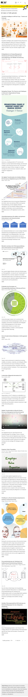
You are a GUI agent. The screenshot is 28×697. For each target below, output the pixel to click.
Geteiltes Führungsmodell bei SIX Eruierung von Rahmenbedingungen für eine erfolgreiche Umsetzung (13, 605)
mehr (3, 49)
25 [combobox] (11, 640)
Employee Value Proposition (9, 449)
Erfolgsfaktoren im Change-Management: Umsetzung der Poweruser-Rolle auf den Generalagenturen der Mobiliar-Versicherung (13, 56)
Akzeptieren (10, 694)
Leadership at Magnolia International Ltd (11, 375)
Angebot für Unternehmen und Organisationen (9, 8)
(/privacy (7, 685)
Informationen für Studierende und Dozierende (9, 10)
